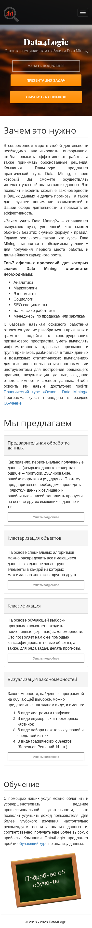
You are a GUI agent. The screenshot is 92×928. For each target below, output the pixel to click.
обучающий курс (32, 843)
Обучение (13, 403)
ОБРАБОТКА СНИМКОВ (46, 97)
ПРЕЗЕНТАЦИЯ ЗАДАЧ (46, 80)
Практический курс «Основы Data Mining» (45, 391)
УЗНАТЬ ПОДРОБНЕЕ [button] (46, 65)
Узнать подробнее (46, 517)
